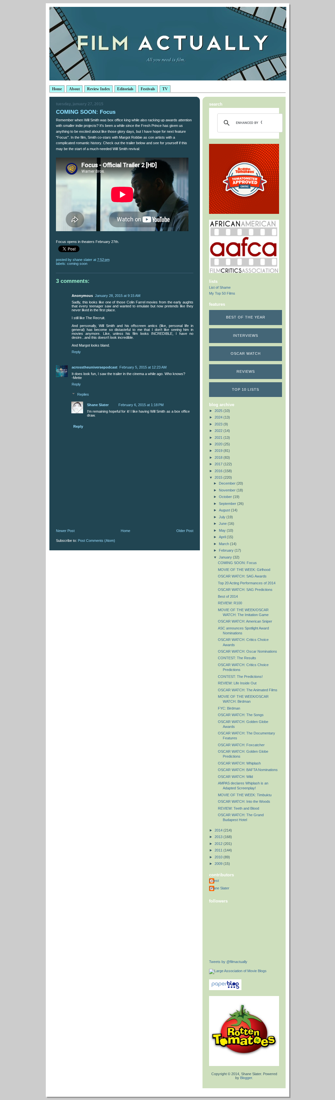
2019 (219, 451)
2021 (219, 437)
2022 (219, 431)
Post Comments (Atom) (96, 540)
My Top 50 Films (222, 293)
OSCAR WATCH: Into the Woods (244, 801)
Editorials (125, 89)
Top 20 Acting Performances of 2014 (246, 583)
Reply (76, 352)
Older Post (184, 531)
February (227, 550)
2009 (219, 864)
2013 (219, 837)
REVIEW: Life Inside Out (237, 683)
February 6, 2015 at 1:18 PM (141, 405)
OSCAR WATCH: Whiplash (239, 763)
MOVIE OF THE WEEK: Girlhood (244, 570)
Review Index (98, 89)
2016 (219, 471)
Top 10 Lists (245, 389)
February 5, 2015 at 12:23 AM (143, 367)
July (222, 517)
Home (57, 89)
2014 (219, 830)
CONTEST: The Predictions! (240, 677)
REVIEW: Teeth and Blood (238, 808)
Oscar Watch (246, 353)
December (228, 483)
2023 (219, 424)
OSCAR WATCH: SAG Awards (242, 576)
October (226, 497)
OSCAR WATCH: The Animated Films (247, 690)
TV (165, 89)
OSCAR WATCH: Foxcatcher (241, 745)
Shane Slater (98, 405)
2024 (219, 417)
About (74, 89)
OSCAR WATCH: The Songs (241, 715)
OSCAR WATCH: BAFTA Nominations (248, 770)
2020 (219, 444)
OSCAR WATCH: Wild (235, 777)
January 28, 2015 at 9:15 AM (117, 296)
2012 (219, 844)
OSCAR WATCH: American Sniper (245, 621)
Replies (83, 394)
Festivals (148, 89)
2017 (219, 464)
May (223, 530)
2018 (219, 457)
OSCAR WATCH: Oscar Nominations (247, 651)
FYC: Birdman (229, 708)
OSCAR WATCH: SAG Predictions (245, 590)
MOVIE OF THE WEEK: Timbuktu (245, 795)
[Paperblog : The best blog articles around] (225, 989)
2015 (219, 477)
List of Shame (220, 287)
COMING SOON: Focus (237, 563)
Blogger (246, 1078)
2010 (219, 857)
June (223, 523)
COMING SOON (77, 264)
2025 (219, 411)
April (223, 537)
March (224, 544)
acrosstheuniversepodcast (94, 367)
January (226, 557)
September (228, 504)
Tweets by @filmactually (228, 962)
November (228, 490)
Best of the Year (245, 317)
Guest (214, 881)
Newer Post (65, 531)
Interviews (245, 335)
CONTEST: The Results (237, 658)
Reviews (246, 371)
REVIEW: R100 (230, 603)
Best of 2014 (228, 596)
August (225, 510)
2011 (219, 850)
